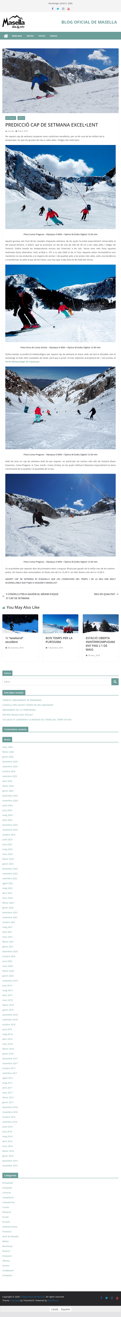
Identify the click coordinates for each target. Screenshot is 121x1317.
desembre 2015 (10, 1160)
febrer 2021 (8, 941)
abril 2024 (7, 820)
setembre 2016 (9, 1121)
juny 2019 (7, 985)
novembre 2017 (10, 1063)
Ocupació (7, 1255)
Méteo (21, 118)
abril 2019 (7, 995)
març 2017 (7, 1092)
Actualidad (7, 1182)
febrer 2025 (8, 786)
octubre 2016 (8, 1117)
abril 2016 (7, 1141)
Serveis (5, 1265)
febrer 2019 (8, 1005)
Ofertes (6, 1260)
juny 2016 (7, 1131)
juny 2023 (7, 844)
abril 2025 (7, 781)
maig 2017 (7, 1082)
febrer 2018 (8, 1048)
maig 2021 (7, 927)
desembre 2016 (10, 1107)
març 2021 (7, 936)
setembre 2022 (9, 878)
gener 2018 (7, 1053)
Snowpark (7, 1275)
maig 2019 (7, 990)
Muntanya (7, 1246)
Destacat (6, 1212)
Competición (8, 1202)
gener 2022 (7, 907)
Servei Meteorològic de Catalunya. (22, 361)
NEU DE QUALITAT (104, 594)
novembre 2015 (10, 1165)
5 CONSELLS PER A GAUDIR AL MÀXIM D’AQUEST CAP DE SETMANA (32, 596)
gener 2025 (7, 790)
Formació (6, 1231)
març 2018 (7, 1044)
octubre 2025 (8, 771)
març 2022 (7, 897)
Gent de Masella (10, 1236)
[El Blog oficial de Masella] (5, 36)
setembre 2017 (9, 1073)
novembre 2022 (10, 873)
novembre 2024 (10, 800)
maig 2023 (7, 849)
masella (11, 131)
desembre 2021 (10, 912)
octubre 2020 (8, 956)
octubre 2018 (8, 1024)
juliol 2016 (7, 1126)
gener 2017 (7, 1102)
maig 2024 (7, 815)
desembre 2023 (10, 824)
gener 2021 (7, 946)
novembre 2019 (10, 980)
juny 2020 (7, 961)
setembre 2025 (9, 776)
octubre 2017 (8, 1068)
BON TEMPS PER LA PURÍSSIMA (59, 640)
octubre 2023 (8, 834)
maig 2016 (7, 1136)
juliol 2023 (7, 839)
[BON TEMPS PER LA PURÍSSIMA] (61, 616)
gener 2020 (7, 975)
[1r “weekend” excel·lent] (20, 616)
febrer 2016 (8, 1151)
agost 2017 (7, 1078)
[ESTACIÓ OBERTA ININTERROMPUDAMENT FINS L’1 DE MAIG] (101, 616)
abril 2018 (7, 1039)
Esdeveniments (9, 1226)
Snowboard (8, 1270)
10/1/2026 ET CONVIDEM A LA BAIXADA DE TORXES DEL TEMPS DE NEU (37, 719)
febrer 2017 (8, 1097)
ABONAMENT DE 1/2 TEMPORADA (19, 709)
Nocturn (6, 1251)
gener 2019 (7, 1009)
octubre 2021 (8, 922)
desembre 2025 (10, 761)
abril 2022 (7, 893)
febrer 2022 (8, 902)
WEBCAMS (17, 36)
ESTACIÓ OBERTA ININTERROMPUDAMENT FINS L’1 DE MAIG (100, 643)
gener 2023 (7, 863)
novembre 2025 (10, 766)
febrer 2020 (8, 970)
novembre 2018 (10, 1019)
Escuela (6, 1221)
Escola (5, 1217)
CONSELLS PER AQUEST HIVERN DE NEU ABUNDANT (27, 705)
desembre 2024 (10, 795)
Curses (5, 1207)
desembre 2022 (10, 868)
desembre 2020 (10, 951)
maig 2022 (7, 888)
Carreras (6, 1192)
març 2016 (7, 1146)
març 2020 (7, 966)
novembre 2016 (10, 1112)
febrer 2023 (8, 859)
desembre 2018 (10, 1014)
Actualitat (10, 118)
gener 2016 (7, 1155)
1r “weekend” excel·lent (14, 640)
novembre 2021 (10, 917)
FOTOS (42, 36)
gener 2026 (7, 756)
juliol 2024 (7, 805)
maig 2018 (7, 1034)
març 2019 (7, 1000)
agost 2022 (7, 883)
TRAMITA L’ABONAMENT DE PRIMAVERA (21, 700)
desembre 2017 (10, 1058)
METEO (30, 36)
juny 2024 (7, 810)
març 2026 (7, 747)
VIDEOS (53, 36)
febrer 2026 (8, 751)
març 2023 (7, 854)
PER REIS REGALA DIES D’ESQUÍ (17, 714)
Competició (7, 1197)
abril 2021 (7, 932)
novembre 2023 (10, 829)
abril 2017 (7, 1087)
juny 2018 (7, 1029)
